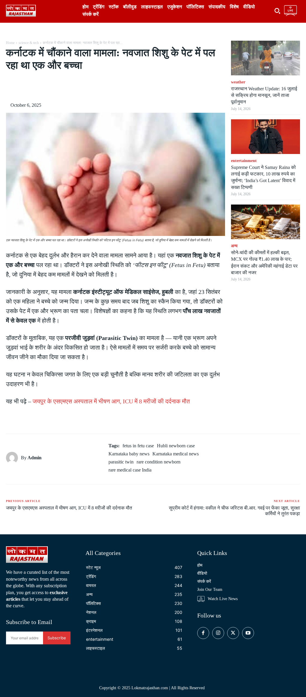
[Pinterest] (75, 87)
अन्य (234, 246)
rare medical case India (130, 469)
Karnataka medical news (175, 453)
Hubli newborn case (176, 445)
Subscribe (57, 637)
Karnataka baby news (128, 453)
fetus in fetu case (138, 445)
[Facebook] (47, 87)
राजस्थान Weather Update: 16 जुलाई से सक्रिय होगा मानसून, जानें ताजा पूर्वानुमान (264, 95)
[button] (277, 10)
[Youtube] (248, 633)
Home (10, 43)
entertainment (244, 160)
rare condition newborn (158, 461)
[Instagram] (218, 633)
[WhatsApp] (88, 87)
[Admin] (13, 458)
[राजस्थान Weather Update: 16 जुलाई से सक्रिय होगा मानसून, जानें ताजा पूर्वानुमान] (265, 58)
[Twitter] (61, 87)
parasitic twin (121, 461)
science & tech (29, 43)
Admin (34, 457)
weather (238, 82)
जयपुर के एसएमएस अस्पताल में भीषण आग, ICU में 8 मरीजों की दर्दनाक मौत (111, 401)
